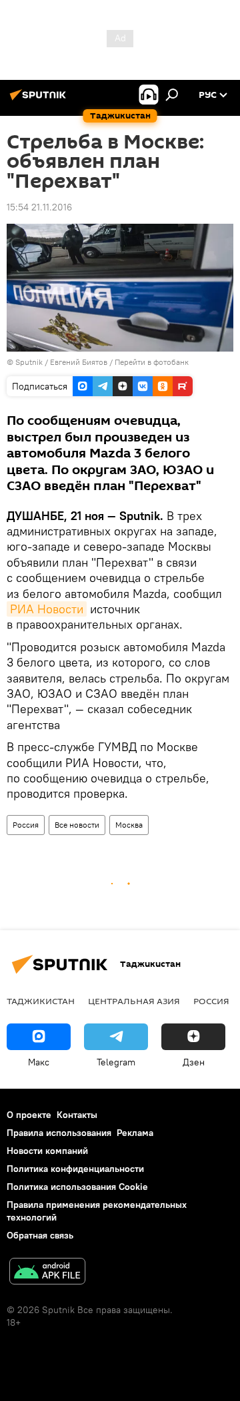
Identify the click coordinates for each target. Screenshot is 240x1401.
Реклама (135, 1133)
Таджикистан (41, 1001)
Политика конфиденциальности (75, 1169)
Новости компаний (47, 1151)
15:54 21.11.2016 (39, 207)
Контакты (77, 1115)
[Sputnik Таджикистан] (40, 100)
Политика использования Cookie (77, 1187)
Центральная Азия (134, 1001)
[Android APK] (47, 1273)
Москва (129, 825)
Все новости (77, 825)
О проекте (29, 1115)
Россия (26, 825)
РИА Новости (46, 609)
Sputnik (30, 362)
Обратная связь (40, 1235)
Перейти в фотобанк (152, 362)
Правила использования (59, 1133)
